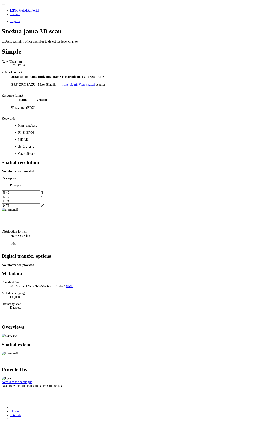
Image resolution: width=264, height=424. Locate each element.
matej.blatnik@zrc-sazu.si (78, 84)
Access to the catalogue (17, 382)
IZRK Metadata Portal (24, 10)
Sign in (15, 21)
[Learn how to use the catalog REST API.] (10, 418)
